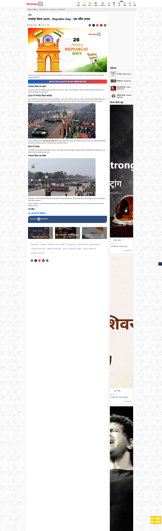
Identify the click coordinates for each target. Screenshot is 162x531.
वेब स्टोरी (84, 5)
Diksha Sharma (32, 25)
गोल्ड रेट (89, 5)
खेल (130, 5)
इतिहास (78, 5)
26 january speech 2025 (37, 253)
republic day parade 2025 (54, 248)
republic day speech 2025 (38, 248)
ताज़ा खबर (96, 5)
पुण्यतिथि (115, 240)
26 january (43, 244)
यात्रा (119, 5)
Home (29, 9)
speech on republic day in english (72, 248)
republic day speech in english (56, 244)
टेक (114, 5)
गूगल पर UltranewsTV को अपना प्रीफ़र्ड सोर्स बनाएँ (67, 81)
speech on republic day (89, 248)
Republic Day (35, 244)
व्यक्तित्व (119, 240)
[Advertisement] (121, 39)
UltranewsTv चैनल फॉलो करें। (39, 219)
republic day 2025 (82, 244)
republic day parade (94, 244)
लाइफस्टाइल (102, 5)
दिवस (35, 9)
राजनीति (124, 5)
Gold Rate (157, 517)
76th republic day (71, 244)
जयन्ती (115, 391)
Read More (127, 250)
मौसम (109, 5)
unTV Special (159, 521)
